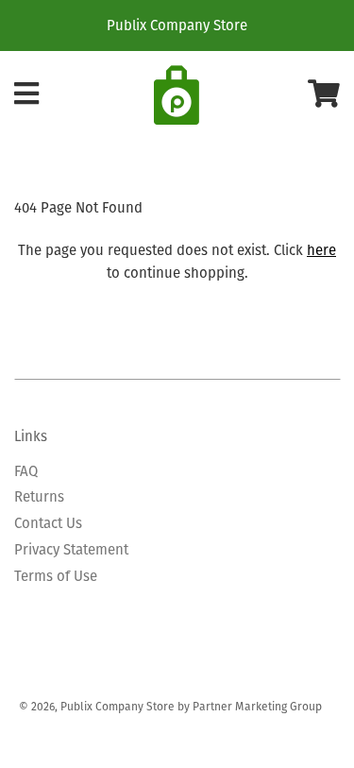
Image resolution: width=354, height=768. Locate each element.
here (321, 250)
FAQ (26, 471)
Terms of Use (55, 576)
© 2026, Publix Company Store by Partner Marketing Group (170, 706)
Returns (39, 496)
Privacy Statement (71, 549)
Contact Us (48, 523)
